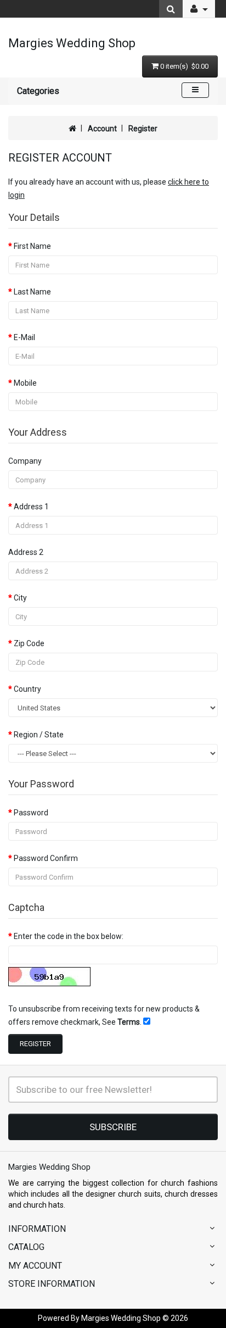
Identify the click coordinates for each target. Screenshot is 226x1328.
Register (142, 128)
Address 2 (25, 552)
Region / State (39, 734)
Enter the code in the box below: (68, 936)
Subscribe (113, 1126)
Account (102, 128)
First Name (32, 246)
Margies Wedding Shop (71, 43)
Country (27, 689)
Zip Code (29, 643)
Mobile (25, 383)
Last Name (32, 291)
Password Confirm (46, 858)
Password (31, 812)
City (20, 597)
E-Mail (24, 337)
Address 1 (31, 506)
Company (25, 461)
